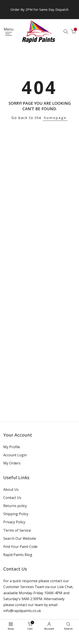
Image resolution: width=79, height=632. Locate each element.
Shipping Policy (15, 513)
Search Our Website (19, 538)
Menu (8, 29)
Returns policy (15, 505)
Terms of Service (17, 530)
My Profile (11, 446)
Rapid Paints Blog (17, 554)
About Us (11, 489)
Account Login (15, 455)
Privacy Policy (14, 522)
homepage (55, 117)
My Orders (12, 463)
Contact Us (12, 497)
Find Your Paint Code (20, 546)
